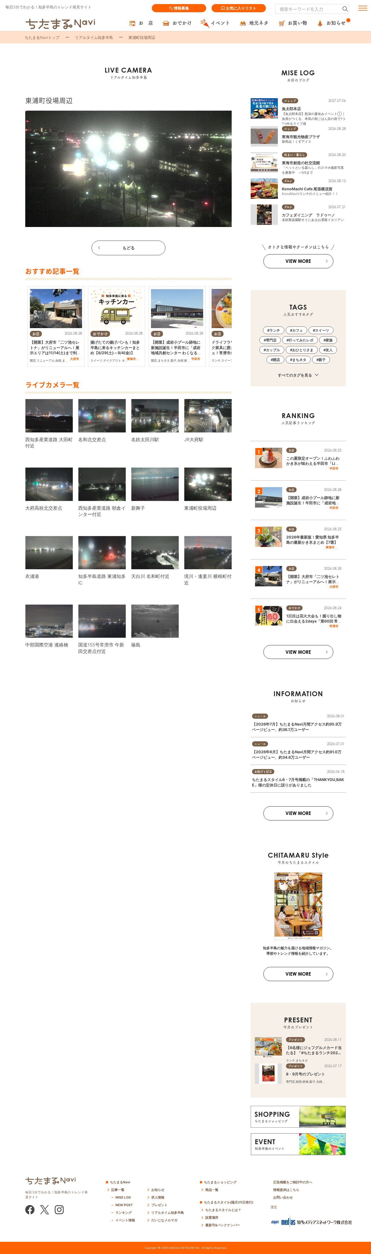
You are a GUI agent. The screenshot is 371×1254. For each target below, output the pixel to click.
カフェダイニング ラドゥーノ (308, 215)
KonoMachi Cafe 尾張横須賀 (307, 188)
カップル (273, 350)
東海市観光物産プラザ (301, 136)
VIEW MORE (298, 261)
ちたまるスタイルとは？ (223, 1210)
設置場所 (211, 1217)
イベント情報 (125, 1220)
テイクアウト (112, 360)
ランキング (123, 1213)
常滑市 (333, 626)
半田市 (195, 359)
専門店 (271, 340)
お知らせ (157, 1190)
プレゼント (159, 1205)
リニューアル (46, 360)
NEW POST (124, 1205)
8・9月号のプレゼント (305, 1074)
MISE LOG (123, 1197)
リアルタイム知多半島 (94, 37)
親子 (174, 360)
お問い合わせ (283, 1197)
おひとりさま (302, 350)
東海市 (131, 359)
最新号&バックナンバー (222, 1225)
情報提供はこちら (286, 1190)
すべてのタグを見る (295, 375)
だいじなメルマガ (164, 1220)
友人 (329, 350)
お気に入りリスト (241, 8)
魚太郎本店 (291, 108)
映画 (306, 1082)
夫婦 (180, 360)
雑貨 (299, 1082)
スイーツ (96, 360)
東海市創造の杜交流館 (301, 162)
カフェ (297, 330)
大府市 (74, 359)
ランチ (216, 360)
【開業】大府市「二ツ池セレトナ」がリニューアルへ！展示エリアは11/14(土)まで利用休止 (312, 581)
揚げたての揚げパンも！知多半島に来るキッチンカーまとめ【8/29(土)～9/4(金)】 (115, 347)
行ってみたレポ (301, 340)
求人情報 (157, 1197)
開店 (33, 360)
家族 (187, 360)
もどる (128, 247)
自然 (58, 360)
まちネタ (68, 360)
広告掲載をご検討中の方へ (292, 1182)
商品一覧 (211, 1190)
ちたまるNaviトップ (42, 37)
